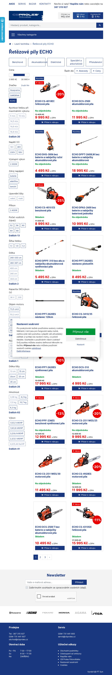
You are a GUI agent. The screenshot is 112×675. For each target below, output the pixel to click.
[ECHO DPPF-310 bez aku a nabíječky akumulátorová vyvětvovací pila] (50, 247)
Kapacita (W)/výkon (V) (19, 291)
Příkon (12, 205)
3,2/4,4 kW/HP (16, 433)
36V (19, 147)
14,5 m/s (14, 121)
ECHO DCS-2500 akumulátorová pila (82, 102)
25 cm (21, 376)
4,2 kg (23, 397)
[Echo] (31, 612)
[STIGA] (97, 612)
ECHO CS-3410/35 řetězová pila (82, 315)
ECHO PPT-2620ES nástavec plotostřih (82, 262)
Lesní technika (21, 43)
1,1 (11, 246)
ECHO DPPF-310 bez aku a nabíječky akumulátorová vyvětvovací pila (49, 263)
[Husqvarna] (15, 612)
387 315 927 (61, 7)
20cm (12, 376)
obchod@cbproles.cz (18, 639)
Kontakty (45, 3)
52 (11, 225)
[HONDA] (64, 612)
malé (20, 198)
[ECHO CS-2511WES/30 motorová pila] (50, 460)
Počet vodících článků (16, 219)
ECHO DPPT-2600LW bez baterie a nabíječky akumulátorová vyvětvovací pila (85, 159)
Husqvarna (15, 90)
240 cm (13, 273)
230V (12, 152)
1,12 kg (13, 402)
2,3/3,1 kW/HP (16, 438)
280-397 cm (15, 263)
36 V (12, 297)
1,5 (17, 246)
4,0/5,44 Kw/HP (17, 444)
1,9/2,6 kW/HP (16, 428)
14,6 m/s (14, 126)
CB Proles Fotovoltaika (70, 659)
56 (17, 225)
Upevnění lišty (16, 193)
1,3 (23, 246)
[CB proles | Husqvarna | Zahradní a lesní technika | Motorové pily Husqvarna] (10, 43)
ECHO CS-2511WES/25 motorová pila (84, 422)
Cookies (63, 665)
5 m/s (12, 116)
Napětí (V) (14, 142)
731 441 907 (20, 636)
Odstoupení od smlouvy (70, 653)
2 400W (13, 210)
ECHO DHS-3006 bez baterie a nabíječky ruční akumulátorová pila (48, 157)
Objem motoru (16, 304)
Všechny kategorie (26, 34)
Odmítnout (80, 338)
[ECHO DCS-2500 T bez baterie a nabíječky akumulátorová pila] (50, 514)
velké (12, 198)
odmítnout (36, 348)
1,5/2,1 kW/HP (16, 423)
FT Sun (100, 672)
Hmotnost (14, 392)
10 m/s (22, 116)
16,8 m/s (14, 132)
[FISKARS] (48, 612)
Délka (12, 252)
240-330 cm (15, 257)
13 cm (13, 371)
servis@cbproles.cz (67, 636)
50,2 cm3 (14, 314)
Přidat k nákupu (51, 122)
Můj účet (65, 15)
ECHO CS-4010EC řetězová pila (45, 102)
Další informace (23, 351)
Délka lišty (14, 366)
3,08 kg (13, 397)
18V (12, 147)
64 (11, 230)
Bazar (32, 3)
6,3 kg (13, 407)
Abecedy (83, 70)
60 (23, 225)
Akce (12, 3)
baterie (13, 176)
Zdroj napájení (16, 171)
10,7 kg (23, 402)
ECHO (12, 101)
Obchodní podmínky (69, 651)
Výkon (12, 417)
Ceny (98, 70)
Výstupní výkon (17, 159)
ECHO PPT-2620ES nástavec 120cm (45, 315)
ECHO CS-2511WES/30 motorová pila (47, 475)
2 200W (13, 164)
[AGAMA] (80, 612)
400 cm (13, 268)
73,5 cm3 (14, 309)
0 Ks (80, 15)
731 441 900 (69, 634)
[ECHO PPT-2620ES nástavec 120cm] (50, 300)
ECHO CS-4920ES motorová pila (81, 475)
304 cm (13, 279)
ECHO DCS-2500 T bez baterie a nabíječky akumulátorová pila (47, 529)
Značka (19, 85)
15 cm (22, 371)
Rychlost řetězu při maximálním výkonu (19, 109)
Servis (22, 3)
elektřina (14, 181)
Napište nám (77, 3)
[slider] (11, 75)
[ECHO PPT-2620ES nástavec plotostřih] (86, 247)
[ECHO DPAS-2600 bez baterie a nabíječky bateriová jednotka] (86, 194)
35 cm (13, 382)
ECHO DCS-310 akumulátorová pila (82, 369)
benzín (13, 186)
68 (17, 230)
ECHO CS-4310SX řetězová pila (82, 528)
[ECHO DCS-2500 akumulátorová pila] (86, 88)
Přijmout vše (81, 331)
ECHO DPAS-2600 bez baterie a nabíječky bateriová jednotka (84, 210)
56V (20, 152)
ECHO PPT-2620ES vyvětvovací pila (45, 369)
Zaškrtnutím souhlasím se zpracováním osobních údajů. (57, 587)
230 (19, 297)
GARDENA (14, 95)
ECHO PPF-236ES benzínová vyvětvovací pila (50, 422)
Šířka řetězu (15, 241)
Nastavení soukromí (69, 662)
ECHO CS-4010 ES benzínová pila (45, 209)
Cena (11, 70)
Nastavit (80, 344)
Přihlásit (79, 582)
